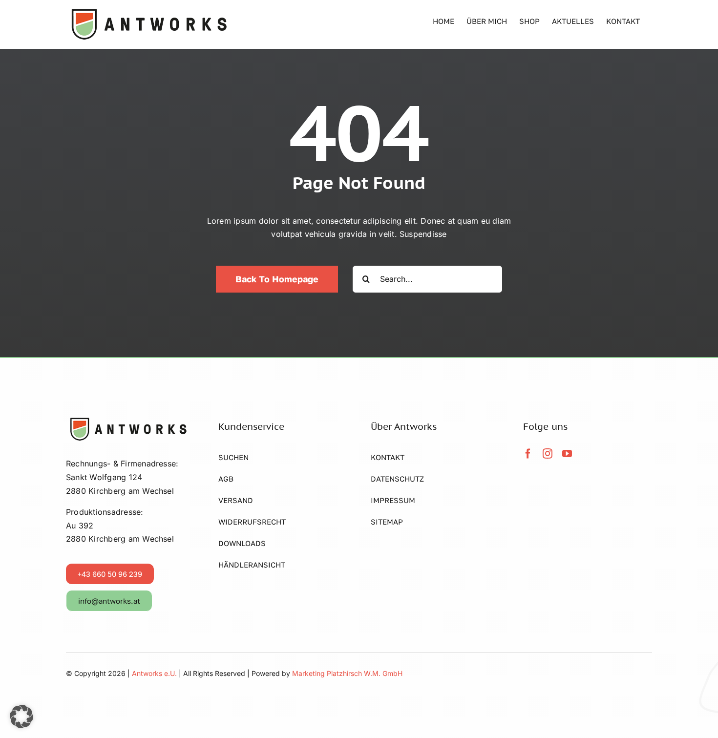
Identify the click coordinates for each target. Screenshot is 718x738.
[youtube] (567, 454)
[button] (21, 716)
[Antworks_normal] (127, 420)
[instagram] (547, 454)
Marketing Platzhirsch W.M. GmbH (347, 673)
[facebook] (528, 454)
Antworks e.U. (155, 673)
